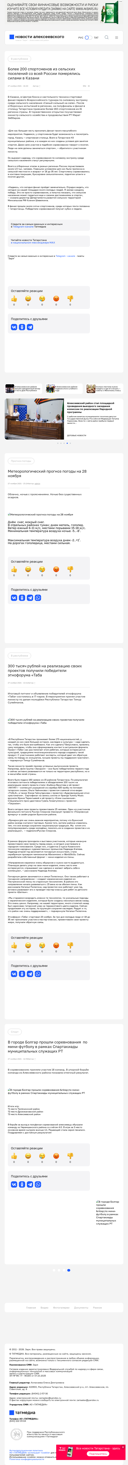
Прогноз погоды (21, 460)
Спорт (15, 1031)
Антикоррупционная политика (26, 1450)
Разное (97, 1307)
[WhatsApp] (38, 598)
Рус (80, 37)
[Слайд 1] (57, 443)
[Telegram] (30, 327)
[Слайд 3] (64, 443)
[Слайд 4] (67, 443)
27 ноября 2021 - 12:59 (18, 1059)
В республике (19, 58)
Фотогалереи (61, 1307)
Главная (31, 1307)
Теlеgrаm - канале (66, 256)
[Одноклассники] (22, 327)
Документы (81, 1307)
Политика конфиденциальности (26, 1459)
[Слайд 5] (70, 443)
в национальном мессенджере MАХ (33, 242)
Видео (44, 1307)
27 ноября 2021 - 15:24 (18, 484)
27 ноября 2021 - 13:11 (18, 683)
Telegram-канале (23, 226)
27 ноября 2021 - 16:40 (18, 86)
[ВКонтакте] (14, 327)
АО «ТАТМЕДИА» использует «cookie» (29, 1452)
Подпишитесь (98, 1453)
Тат (96, 37)
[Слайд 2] (61, 443)
